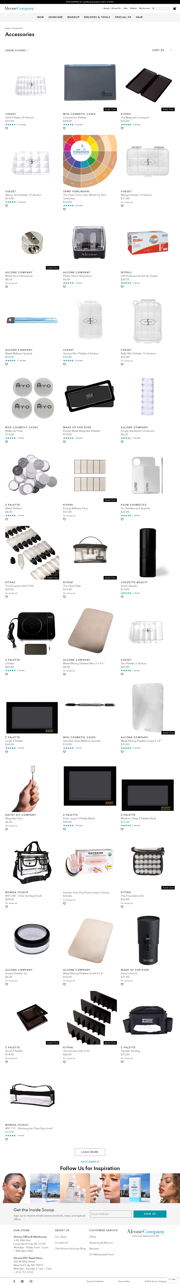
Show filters (15, 50)
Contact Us (61, 1242)
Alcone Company (159, 1281)
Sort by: (158, 50)
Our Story (61, 1237)
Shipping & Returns (101, 1242)
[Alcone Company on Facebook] (17, 1281)
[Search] (153, 8)
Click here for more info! (90, 2)
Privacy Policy (124, 1281)
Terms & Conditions (95, 1281)
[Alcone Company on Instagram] (34, 1281)
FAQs (92, 1237)
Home (7, 28)
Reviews (94, 1248)
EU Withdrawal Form (101, 1254)
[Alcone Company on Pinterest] (25, 1281)
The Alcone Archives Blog (70, 1248)
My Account (144, 8)
